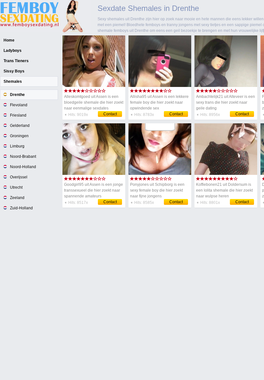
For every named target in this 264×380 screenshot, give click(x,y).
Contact (110, 114)
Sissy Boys (14, 71)
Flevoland (18, 105)
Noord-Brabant (23, 156)
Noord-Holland (23, 167)
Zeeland (17, 197)
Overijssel (18, 177)
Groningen (19, 136)
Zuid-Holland (21, 208)
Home (9, 40)
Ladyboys (13, 50)
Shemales (13, 81)
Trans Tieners (16, 61)
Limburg (17, 146)
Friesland (18, 115)
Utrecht (16, 187)
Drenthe (17, 94)
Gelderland (20, 125)
